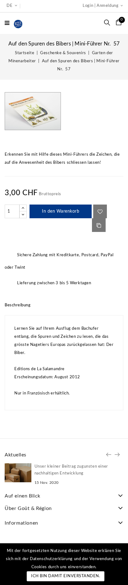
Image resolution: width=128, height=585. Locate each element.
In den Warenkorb (60, 211)
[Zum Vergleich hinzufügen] (99, 225)
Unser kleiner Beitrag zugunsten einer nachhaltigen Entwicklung (71, 470)
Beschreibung (17, 305)
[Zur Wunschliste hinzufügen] (100, 211)
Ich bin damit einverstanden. (65, 576)
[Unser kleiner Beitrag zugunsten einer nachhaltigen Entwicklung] (18, 472)
